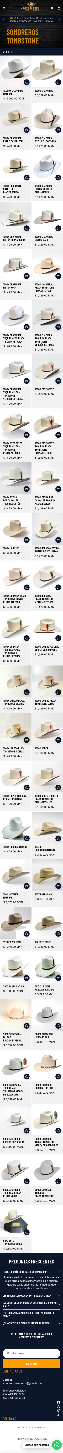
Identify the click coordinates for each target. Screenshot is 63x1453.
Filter (10, 52)
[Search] (10, 8)
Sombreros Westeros (35, 1427)
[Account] (52, 8)
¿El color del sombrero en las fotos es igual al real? (29, 1304)
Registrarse (31, 1363)
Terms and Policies (31, 1438)
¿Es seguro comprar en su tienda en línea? (27, 1295)
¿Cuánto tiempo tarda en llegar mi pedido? (27, 1323)
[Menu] (3, 8)
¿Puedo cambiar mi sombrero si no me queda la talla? (28, 1314)
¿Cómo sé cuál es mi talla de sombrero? (25, 1272)
